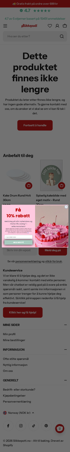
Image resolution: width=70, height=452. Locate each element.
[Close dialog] (66, 206)
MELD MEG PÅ (18, 242)
